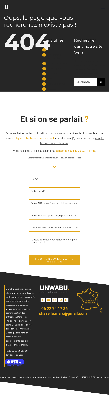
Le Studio (52, 73)
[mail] (60, 300)
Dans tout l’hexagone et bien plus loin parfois (18, 321)
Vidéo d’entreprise (57, 63)
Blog (49, 79)
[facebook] (43, 300)
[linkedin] (48, 300)
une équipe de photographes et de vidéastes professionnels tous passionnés (20, 293)
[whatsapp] (54, 300)
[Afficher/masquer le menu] (103, 7)
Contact (51, 89)
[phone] (66, 300)
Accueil (51, 49)
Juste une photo (56, 84)
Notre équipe (54, 68)
